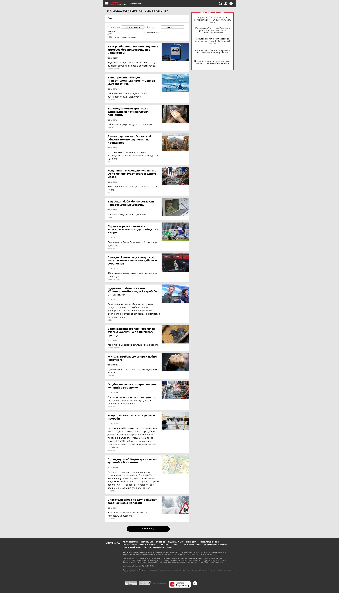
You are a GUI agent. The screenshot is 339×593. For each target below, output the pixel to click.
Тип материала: (114, 27)
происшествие (114, 69)
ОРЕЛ (109, 162)
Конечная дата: (153, 32)
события (111, 100)
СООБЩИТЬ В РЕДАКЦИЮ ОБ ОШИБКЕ (158, 547)
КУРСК (110, 217)
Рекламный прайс (130, 542)
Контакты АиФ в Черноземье (153, 542)
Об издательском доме (209, 542)
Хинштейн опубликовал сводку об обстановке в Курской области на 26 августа (212, 41)
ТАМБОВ (111, 375)
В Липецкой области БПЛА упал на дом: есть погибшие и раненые (212, 51)
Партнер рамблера (159, 583)
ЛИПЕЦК (111, 127)
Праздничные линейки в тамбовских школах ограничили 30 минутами (212, 62)
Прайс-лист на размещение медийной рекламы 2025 (205, 545)
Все (110, 18)
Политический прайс (132, 547)
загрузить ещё (148, 529)
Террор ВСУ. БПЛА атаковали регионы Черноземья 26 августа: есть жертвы (212, 20)
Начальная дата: (112, 33)
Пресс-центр (191, 542)
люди (110, 320)
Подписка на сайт (175, 542)
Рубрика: (151, 27)
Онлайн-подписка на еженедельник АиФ (140, 545)
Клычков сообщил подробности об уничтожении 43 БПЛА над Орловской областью (212, 30)
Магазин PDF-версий (168, 545)
